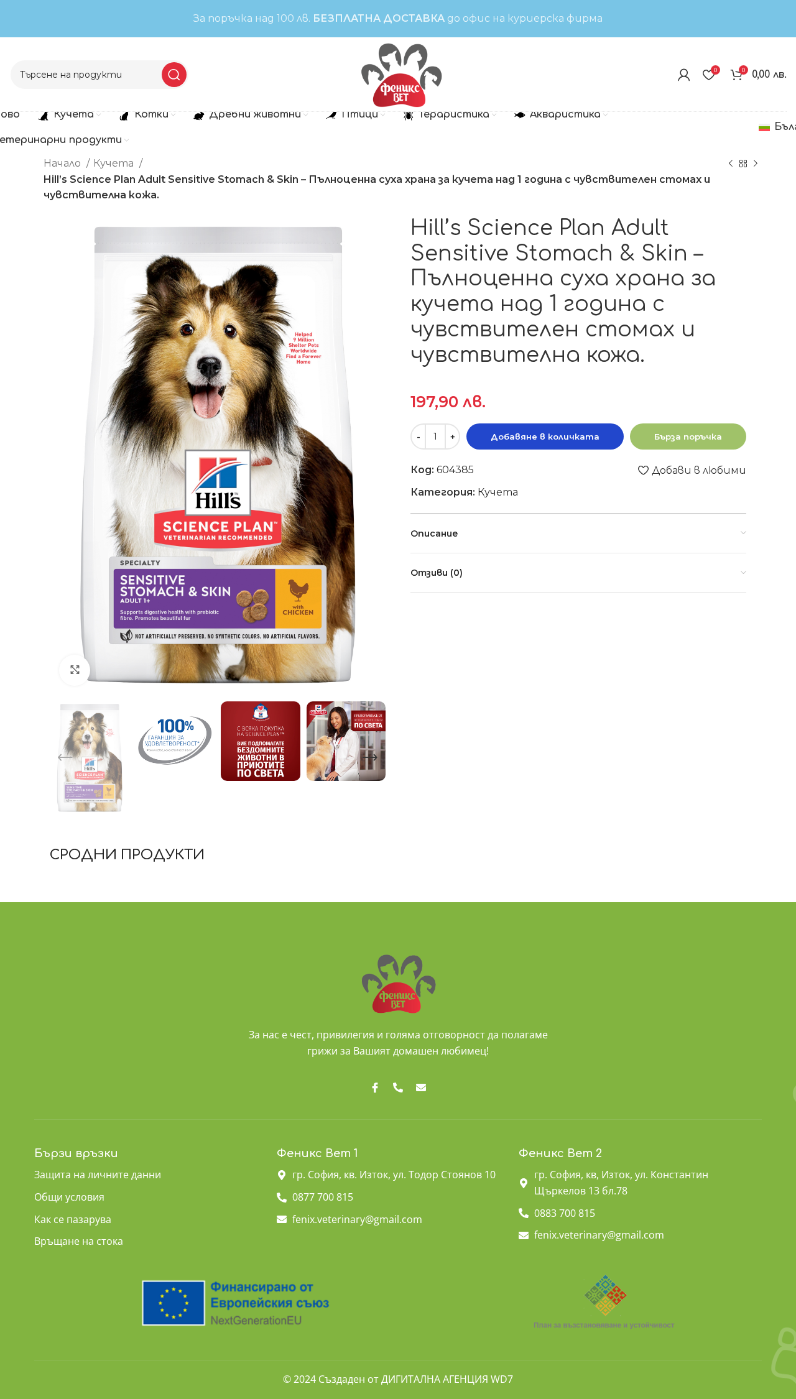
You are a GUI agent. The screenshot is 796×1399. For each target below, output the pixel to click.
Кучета (114, 163)
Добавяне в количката (545, 436)
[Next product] (755, 164)
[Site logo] (401, 74)
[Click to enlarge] (74, 670)
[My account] (684, 74)
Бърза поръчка (688, 436)
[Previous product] (730, 164)
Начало (63, 163)
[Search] (174, 74)
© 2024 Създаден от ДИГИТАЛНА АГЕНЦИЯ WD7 (398, 1379)
